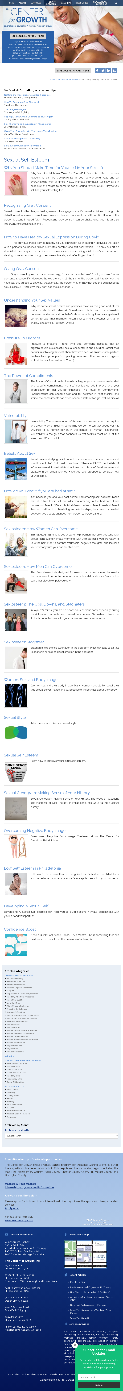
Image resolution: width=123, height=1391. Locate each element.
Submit (99, 1384)
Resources (82, 3)
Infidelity (9, 1056)
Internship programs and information (29, 1187)
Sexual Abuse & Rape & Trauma (22, 1030)
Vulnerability (15, 415)
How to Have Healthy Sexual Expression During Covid (51, 237)
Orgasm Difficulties (16, 1012)
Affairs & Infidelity (15, 978)
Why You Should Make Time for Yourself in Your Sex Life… (55, 167)
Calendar (66, 3)
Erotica (10, 1098)
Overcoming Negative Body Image (35, 830)
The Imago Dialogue (15, 109)
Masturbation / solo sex (18, 1114)
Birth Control (13, 1089)
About (22, 3)
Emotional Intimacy (16, 981)
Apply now (12, 1208)
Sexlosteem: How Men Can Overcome (38, 566)
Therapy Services (39, 1374)
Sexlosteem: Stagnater (24, 642)
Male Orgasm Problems (18, 1006)
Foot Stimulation (14, 1105)
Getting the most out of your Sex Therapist (27, 95)
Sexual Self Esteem (21, 755)
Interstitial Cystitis (15, 1000)
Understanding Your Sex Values (32, 300)
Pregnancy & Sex (15, 1079)
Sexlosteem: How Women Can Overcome (41, 529)
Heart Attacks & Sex (16, 1073)
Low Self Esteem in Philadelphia (32, 868)
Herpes (10, 991)
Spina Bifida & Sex (15, 1082)
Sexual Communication (18, 1036)
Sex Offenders (13, 1027)
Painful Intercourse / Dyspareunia (23, 1015)
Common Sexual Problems (68, 79)
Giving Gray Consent (22, 268)
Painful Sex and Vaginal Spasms (22, 1018)
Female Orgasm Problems (19, 988)
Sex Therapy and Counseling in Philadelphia (27, 124)
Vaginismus (12, 1049)
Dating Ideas (13, 1095)
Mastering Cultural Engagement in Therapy (90, 1287)
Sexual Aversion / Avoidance (20, 1033)
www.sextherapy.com (19, 1220)
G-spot (10, 1108)
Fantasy (10, 1101)
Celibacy (11, 1092)
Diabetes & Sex (14, 1070)
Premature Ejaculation (17, 1021)
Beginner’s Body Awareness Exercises (88, 1305)
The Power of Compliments (28, 375)
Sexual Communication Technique (22, 145)
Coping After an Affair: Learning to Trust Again (28, 116)
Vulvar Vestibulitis (15, 1052)
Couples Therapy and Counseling (22, 138)
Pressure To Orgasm (22, 338)
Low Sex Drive (13, 1003)
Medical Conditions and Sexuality (23, 1060)
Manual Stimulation (16, 1111)
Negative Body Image (17, 1009)
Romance (11, 1117)
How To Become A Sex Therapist (21, 102)
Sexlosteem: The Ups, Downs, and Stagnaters (44, 604)
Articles (36, 3)
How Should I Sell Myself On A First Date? (90, 1292)
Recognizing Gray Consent (27, 205)
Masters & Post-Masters (21, 1183)
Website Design (48, 1379)
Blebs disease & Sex (17, 1064)
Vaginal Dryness (14, 1046)
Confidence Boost (20, 929)
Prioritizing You (77, 1282)
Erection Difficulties (16, 985)
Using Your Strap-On (80, 1318)
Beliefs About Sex (19, 453)
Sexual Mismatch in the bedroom (22, 1039)
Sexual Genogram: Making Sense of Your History (47, 792)
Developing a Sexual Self (26, 906)
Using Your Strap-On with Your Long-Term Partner (30, 131)
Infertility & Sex (14, 1076)
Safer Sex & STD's (14, 1086)
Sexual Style (15, 717)
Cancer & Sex (13, 1067)
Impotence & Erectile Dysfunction (22, 994)
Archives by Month (17, 1130)
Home (11, 3)
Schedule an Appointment (28, 36)
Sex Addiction (13, 1024)
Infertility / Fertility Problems (20, 997)
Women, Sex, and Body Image (30, 679)
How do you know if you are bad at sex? (39, 491)
